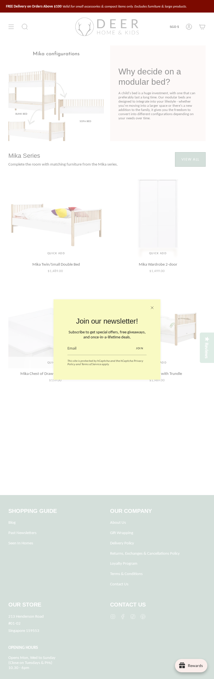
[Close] (152, 308)
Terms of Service (91, 364)
